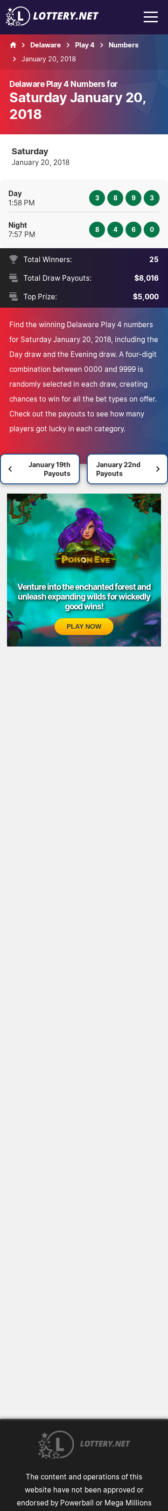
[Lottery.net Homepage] (13, 45)
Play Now (84, 626)
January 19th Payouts (49, 469)
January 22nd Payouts (118, 469)
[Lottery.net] (52, 23)
